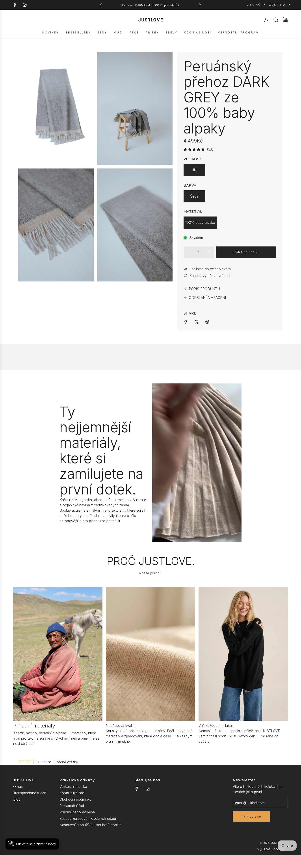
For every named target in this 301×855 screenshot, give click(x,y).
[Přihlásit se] (266, 20)
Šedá (194, 196)
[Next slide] (199, 4)
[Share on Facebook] (186, 321)
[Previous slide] (101, 4)
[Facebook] (15, 5)
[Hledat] (276, 20)
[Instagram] (25, 5)
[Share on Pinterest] (207, 321)
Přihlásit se (251, 816)
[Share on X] (196, 321)
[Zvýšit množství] (209, 252)
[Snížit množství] (188, 252)
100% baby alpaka (200, 222)
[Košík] (285, 20)
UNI (194, 170)
